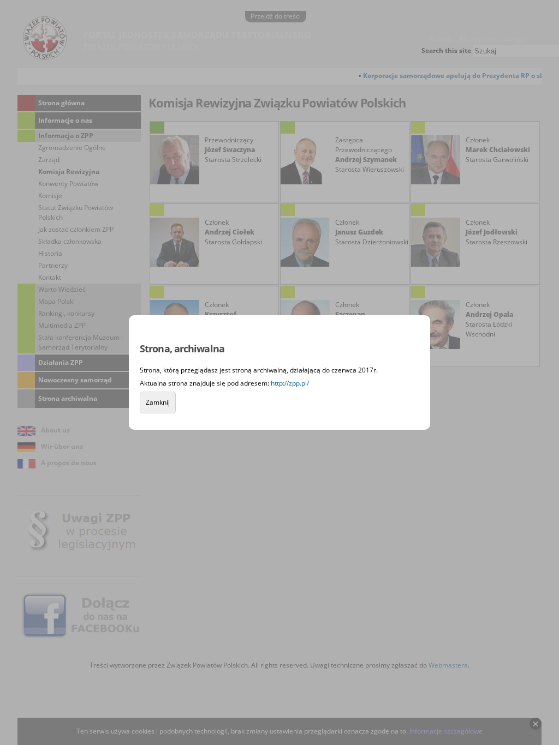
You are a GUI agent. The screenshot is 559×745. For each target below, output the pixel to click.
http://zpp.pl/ (290, 383)
